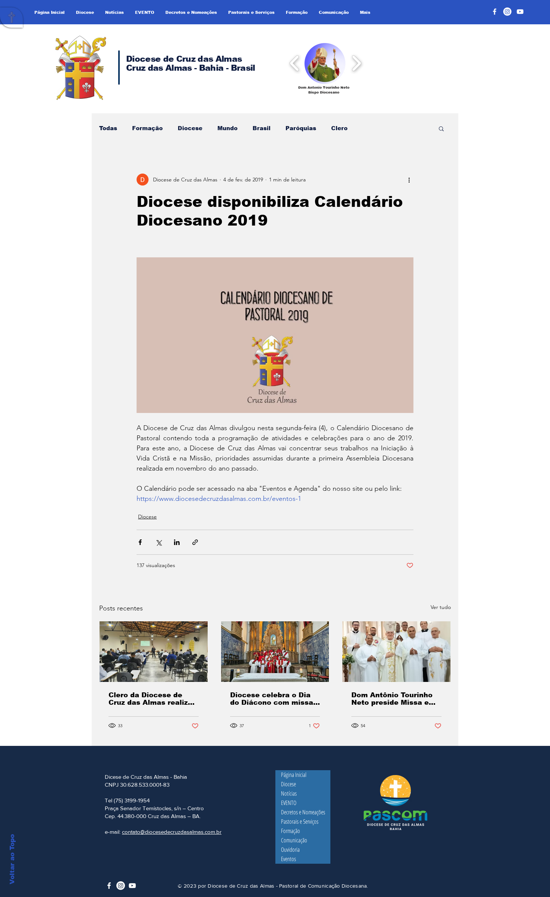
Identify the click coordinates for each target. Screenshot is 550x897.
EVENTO (288, 803)
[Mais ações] (408, 179)
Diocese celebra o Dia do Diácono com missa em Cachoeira (271, 698)
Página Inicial (293, 775)
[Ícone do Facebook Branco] (109, 885)
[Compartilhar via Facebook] (140, 542)
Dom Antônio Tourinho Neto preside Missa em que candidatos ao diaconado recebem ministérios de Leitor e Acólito (393, 698)
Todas (108, 128)
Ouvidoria (290, 849)
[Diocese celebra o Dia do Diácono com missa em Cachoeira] (275, 651)
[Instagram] (507, 11)
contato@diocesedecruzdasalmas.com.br (171, 832)
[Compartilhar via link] (195, 542)
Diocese (190, 128)
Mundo (227, 128)
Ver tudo (441, 607)
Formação (147, 128)
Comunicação (294, 840)
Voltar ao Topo (12, 859)
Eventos (288, 859)
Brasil (262, 128)
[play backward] (294, 63)
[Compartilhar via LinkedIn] (176, 542)
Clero (339, 128)
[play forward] (356, 63)
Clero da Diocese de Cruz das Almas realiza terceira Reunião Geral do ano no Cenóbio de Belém (150, 698)
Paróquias (300, 128)
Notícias (289, 793)
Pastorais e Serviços (299, 821)
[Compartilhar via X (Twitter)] (158, 542)
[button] (325, 63)
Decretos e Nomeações (303, 812)
